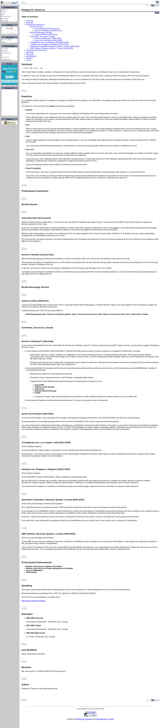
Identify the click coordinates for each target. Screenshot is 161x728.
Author (28, 60)
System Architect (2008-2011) (46, 34)
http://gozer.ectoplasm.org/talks (33, 601)
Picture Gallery (7, 39)
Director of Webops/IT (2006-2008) (48, 38)
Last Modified (31, 56)
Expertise (29, 23)
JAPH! (4, 12)
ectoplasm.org (9, 7)
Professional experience (35, 25)
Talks (3, 14)
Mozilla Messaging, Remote (41, 32)
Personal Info (6, 16)
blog (3, 42)
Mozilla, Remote (36, 27)
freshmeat (5, 57)
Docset (111, 719)
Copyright (5, 18)
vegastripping (6, 59)
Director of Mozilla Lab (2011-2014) (48, 31)
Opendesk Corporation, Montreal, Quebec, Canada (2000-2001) (55, 46)
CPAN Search (6, 53)
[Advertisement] (9, 102)
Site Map (5, 21)
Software (5, 10)
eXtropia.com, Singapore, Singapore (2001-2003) (49, 44)
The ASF (5, 51)
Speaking (29, 52)
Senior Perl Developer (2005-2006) (48, 40)
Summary (29, 21)
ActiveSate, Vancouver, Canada (42, 36)
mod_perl (5, 48)
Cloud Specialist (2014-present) (47, 29)
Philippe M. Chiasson (84, 719)
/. (2, 55)
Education (30, 54)
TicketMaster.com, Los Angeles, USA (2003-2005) (49, 42)
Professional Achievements (36, 50)
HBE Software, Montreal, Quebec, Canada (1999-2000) (51, 48)
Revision (29, 58)
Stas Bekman (101, 719)
